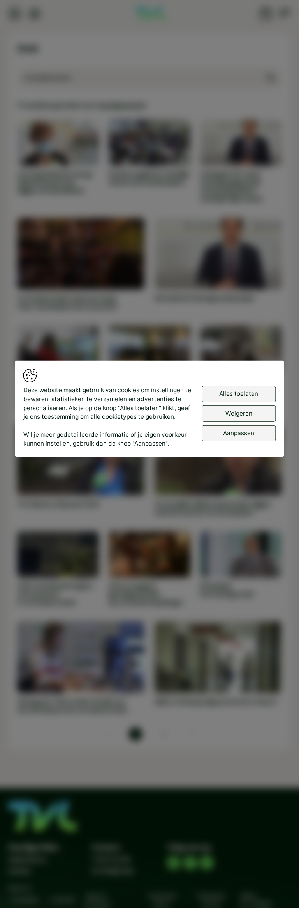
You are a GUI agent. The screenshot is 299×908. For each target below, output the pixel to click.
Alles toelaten (238, 393)
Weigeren (238, 413)
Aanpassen (238, 433)
